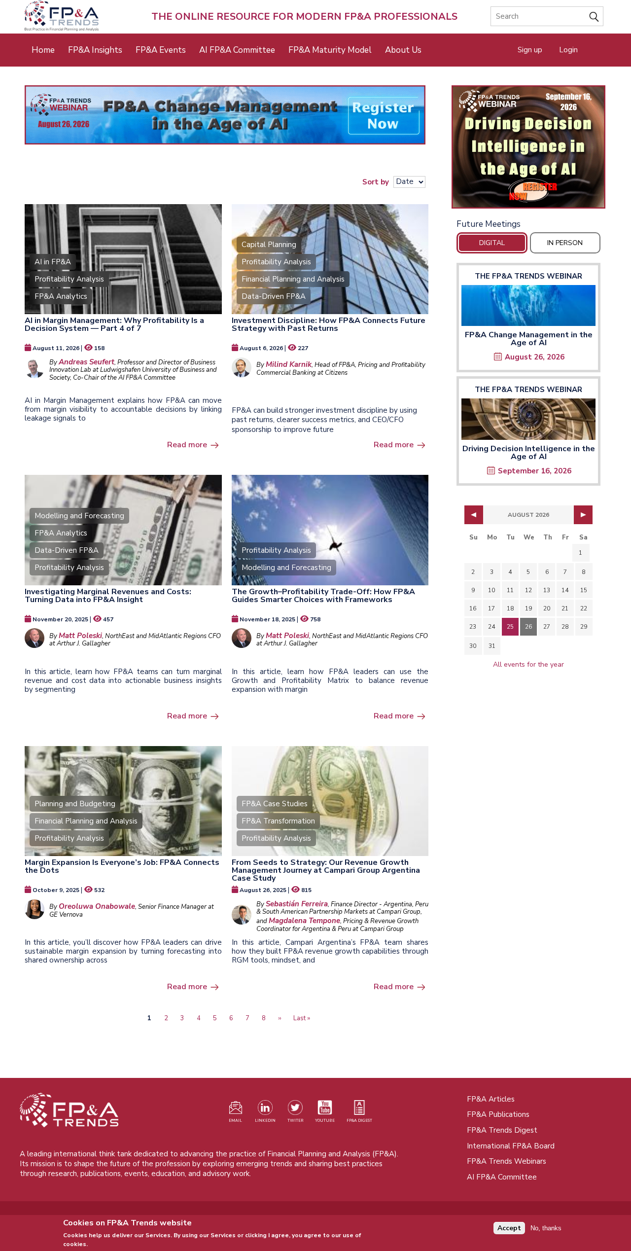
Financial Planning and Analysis (293, 279)
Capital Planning (269, 245)
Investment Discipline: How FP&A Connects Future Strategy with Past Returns (328, 324)
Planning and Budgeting (75, 804)
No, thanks (545, 1227)
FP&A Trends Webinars (506, 1161)
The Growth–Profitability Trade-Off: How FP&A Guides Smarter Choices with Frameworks (323, 595)
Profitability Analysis (69, 279)
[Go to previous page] (473, 514)
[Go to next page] (583, 514)
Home (43, 50)
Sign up (530, 50)
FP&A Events (161, 50)
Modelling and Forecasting (79, 516)
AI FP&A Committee (237, 50)
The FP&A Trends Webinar (528, 276)
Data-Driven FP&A (274, 296)
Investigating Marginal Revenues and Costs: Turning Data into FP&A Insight (108, 595)
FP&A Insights (95, 50)
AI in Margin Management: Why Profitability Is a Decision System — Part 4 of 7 (114, 324)
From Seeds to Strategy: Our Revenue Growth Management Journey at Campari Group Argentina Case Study (326, 870)
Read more (187, 444)
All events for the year (528, 664)
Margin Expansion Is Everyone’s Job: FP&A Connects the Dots (122, 866)
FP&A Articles (491, 1099)
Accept (509, 1228)
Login (568, 50)
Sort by (375, 181)
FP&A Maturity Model (330, 50)
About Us (403, 50)
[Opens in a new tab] (528, 147)
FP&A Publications (498, 1114)
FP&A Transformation (278, 821)
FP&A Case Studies (275, 804)
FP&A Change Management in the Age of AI (529, 338)
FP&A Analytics (61, 296)
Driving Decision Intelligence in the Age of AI (528, 452)
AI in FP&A (53, 262)
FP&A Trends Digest (502, 1130)
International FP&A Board (511, 1146)
